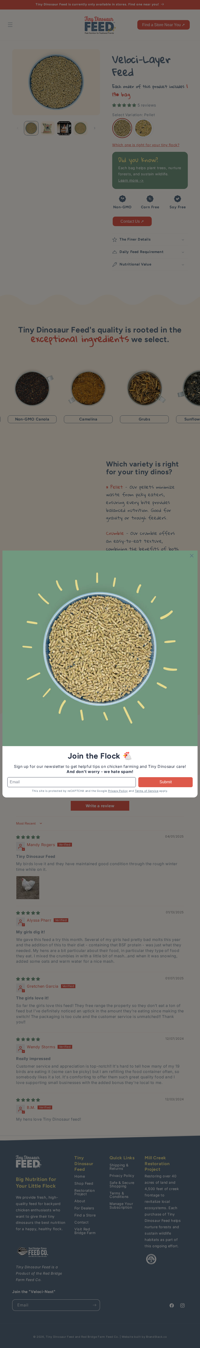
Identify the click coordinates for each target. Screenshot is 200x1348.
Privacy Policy (118, 791)
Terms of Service (147, 791)
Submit (166, 782)
